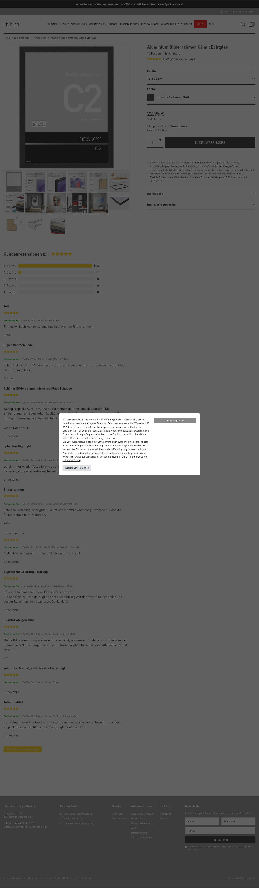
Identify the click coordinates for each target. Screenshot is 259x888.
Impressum (134, 452)
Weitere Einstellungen (77, 467)
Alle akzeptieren (175, 420)
